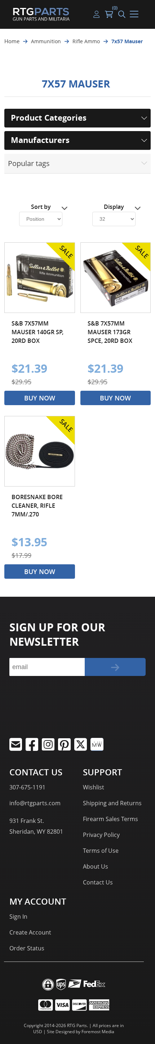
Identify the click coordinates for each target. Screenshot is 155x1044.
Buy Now (39, 398)
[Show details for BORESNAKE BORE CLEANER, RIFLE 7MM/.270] (40, 451)
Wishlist (93, 787)
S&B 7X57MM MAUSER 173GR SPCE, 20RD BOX (110, 332)
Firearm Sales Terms (110, 819)
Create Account (30, 932)
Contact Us (98, 882)
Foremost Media (97, 1032)
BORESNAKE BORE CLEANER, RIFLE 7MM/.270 (37, 505)
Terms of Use (101, 851)
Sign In (18, 916)
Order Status (26, 948)
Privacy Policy (101, 835)
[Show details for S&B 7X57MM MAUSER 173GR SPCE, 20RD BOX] (116, 278)
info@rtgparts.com (35, 803)
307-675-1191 (27, 787)
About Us (95, 866)
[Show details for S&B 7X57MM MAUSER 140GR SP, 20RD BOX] (40, 278)
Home (11, 41)
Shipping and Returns (112, 803)
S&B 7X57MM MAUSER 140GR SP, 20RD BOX (37, 332)
